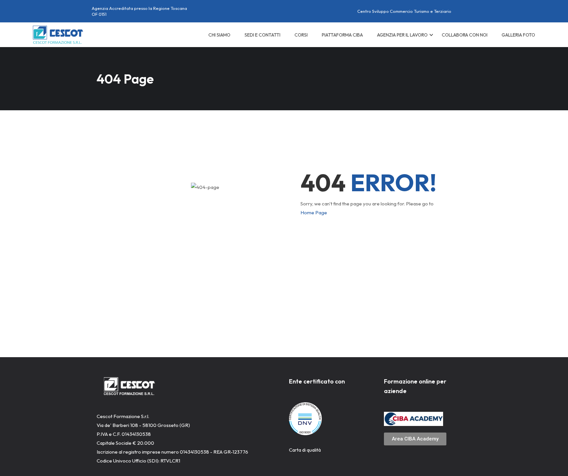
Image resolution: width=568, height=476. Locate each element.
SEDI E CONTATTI (262, 35)
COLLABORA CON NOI (464, 35)
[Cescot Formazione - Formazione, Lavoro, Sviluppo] (58, 35)
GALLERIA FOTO (518, 35)
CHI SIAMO (219, 35)
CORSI (301, 35)
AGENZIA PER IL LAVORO (402, 35)
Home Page (313, 212)
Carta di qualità (305, 450)
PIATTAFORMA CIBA (342, 35)
